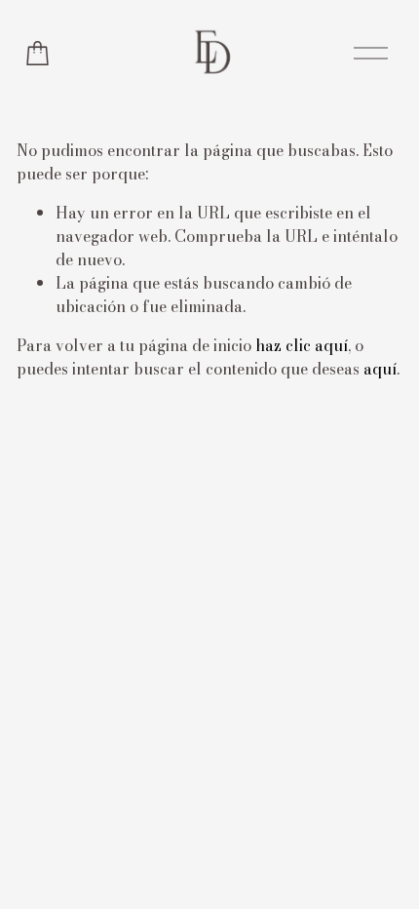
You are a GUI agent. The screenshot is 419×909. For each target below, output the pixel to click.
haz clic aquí (301, 345)
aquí (380, 368)
